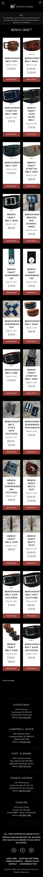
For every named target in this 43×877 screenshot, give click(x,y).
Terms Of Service (14, 861)
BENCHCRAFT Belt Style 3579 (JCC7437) (13, 427)
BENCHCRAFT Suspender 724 (13, 324)
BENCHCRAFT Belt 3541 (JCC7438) (33, 594)
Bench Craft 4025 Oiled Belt (31, 114)
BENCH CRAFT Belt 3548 (11, 217)
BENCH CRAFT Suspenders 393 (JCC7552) (13, 486)
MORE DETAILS (11, 79)
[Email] (14, 852)
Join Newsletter (28, 864)
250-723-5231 (25, 766)
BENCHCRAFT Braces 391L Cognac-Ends (33, 220)
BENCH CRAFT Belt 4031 (11, 539)
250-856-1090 (25, 815)
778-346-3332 (25, 742)
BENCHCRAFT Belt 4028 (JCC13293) (33, 647)
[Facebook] (22, 852)
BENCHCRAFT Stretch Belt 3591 (13, 111)
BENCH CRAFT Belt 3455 (11, 647)
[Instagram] (31, 852)
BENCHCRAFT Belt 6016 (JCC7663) (13, 594)
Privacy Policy (32, 861)
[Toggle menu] (3, 3)
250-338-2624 (25, 717)
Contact (12, 864)
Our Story (11, 858)
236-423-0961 (25, 791)
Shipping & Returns (29, 858)
